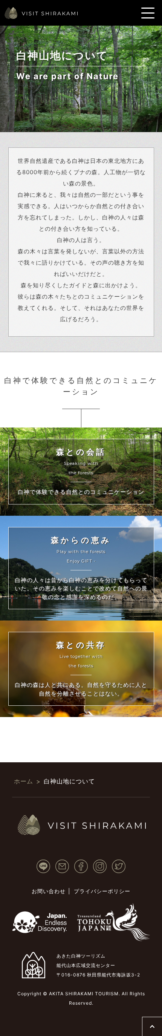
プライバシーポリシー (102, 891)
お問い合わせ (49, 891)
